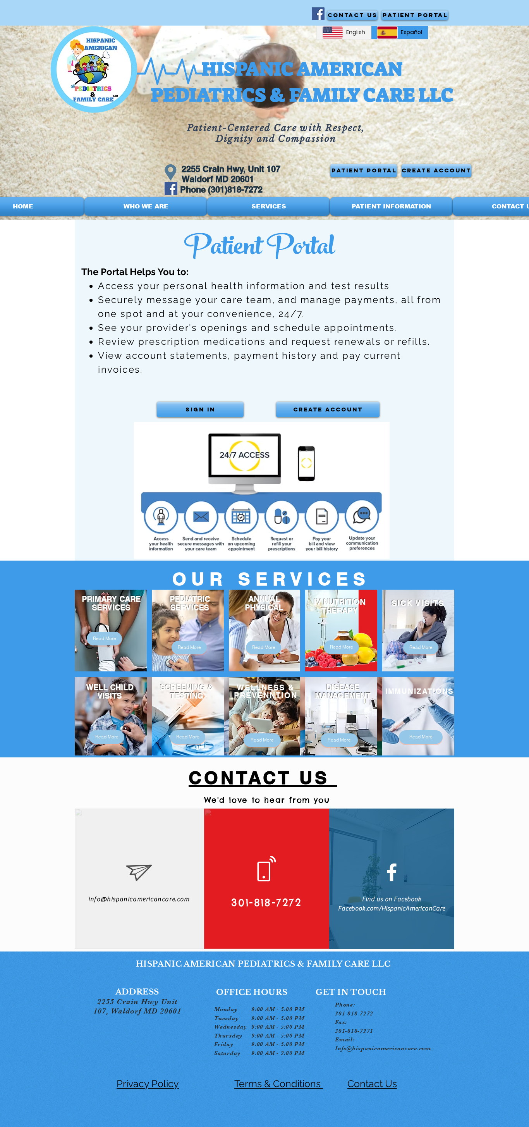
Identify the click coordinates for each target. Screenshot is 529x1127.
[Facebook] (318, 13)
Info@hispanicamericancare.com (383, 1048)
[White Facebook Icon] (392, 872)
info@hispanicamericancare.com (138, 899)
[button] (145, 206)
